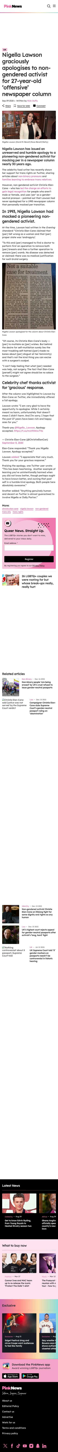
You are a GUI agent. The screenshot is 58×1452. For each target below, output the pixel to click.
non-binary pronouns (30, 176)
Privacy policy (10, 1433)
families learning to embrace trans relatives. (27, 179)
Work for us (8, 1422)
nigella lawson (26, 508)
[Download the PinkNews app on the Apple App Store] (10, 1376)
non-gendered (41, 508)
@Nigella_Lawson (25, 427)
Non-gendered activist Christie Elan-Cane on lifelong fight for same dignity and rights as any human (37, 913)
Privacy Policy (38, 565)
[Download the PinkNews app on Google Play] (30, 1376)
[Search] (48, 6)
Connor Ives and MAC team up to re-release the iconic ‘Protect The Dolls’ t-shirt (18, 1283)
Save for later (23, 106)
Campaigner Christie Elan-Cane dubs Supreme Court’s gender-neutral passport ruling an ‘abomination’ (43, 708)
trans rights (18, 512)
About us (7, 1400)
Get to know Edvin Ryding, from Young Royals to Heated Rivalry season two (18, 1223)
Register (29, 559)
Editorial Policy (10, 1406)
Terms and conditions (14, 1427)
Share (8, 106)
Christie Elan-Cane (10, 508)
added (15, 456)
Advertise (7, 1416)
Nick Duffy (32, 100)
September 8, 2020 (12, 442)
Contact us (8, 1411)
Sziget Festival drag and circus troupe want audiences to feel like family (19, 1343)
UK (4, 49)
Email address (14, 543)
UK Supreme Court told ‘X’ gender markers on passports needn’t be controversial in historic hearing (42, 955)
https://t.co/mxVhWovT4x (28, 430)
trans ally (6, 512)
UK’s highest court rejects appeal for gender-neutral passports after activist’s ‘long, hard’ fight (39, 932)
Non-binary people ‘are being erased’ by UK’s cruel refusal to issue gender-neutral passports (37, 685)
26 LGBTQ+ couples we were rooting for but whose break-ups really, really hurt (37, 581)
